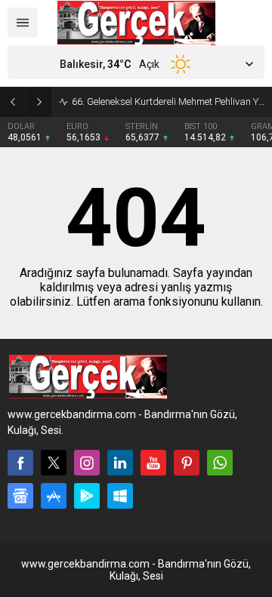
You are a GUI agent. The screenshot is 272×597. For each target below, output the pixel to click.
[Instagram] (87, 462)
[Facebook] (20, 462)
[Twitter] (53, 462)
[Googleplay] (87, 496)
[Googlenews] (20, 496)
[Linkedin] (120, 462)
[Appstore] (53, 496)
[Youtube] (153, 462)
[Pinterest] (186, 462)
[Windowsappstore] (120, 496)
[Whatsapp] (220, 462)
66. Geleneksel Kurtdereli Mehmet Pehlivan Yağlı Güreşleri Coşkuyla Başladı (168, 101)
